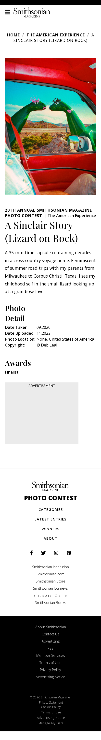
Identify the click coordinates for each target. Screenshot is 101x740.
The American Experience (55, 35)
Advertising (51, 641)
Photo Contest (50, 498)
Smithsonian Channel (50, 595)
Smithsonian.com (50, 574)
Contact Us (51, 634)
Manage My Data (51, 723)
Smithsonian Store (50, 581)
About (50, 538)
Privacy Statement (51, 702)
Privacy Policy (50, 669)
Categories (50, 509)
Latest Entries (50, 519)
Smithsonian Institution (50, 567)
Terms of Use (50, 662)
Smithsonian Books (50, 602)
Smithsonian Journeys (50, 588)
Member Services (50, 655)
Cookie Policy (51, 707)
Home (13, 35)
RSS (50, 648)
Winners (50, 528)
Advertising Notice (50, 677)
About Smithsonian (50, 627)
